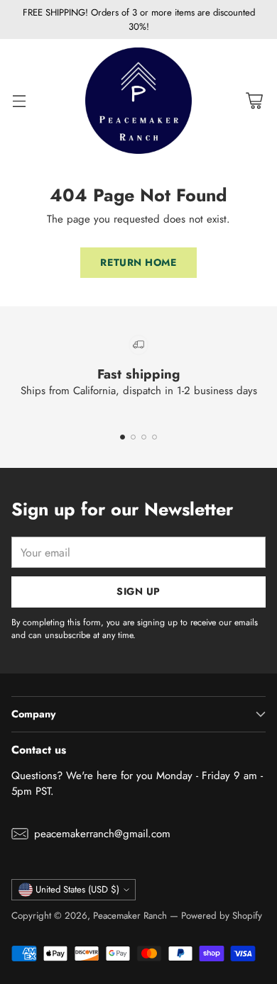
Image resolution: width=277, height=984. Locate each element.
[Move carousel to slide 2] (133, 437)
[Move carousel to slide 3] (143, 437)
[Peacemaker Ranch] (138, 101)
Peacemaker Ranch (130, 915)
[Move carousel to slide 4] (154, 437)
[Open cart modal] (253, 101)
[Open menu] (18, 101)
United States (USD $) (77, 889)
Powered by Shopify (221, 915)
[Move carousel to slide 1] (122, 437)
